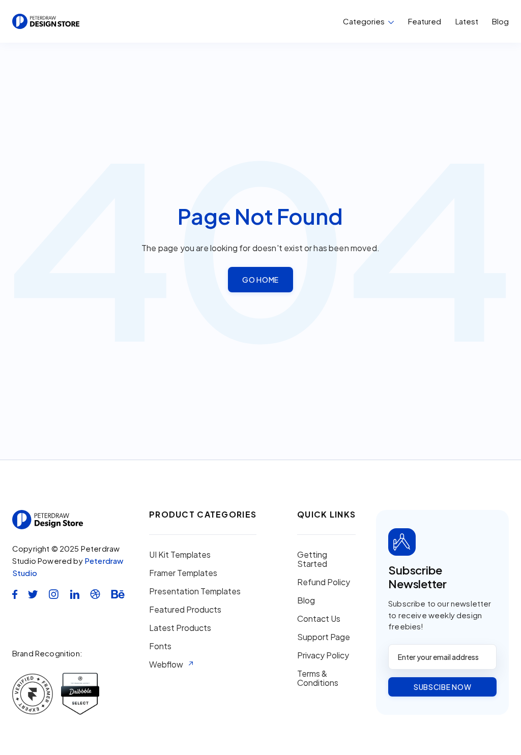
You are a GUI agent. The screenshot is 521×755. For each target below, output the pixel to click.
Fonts (160, 646)
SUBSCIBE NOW (442, 686)
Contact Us (318, 618)
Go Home (260, 279)
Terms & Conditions (317, 678)
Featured (424, 21)
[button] (368, 21)
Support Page (323, 637)
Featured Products (185, 609)
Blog (500, 21)
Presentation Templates (195, 591)
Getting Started (312, 559)
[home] (45, 21)
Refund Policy (323, 582)
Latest (466, 21)
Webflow (166, 664)
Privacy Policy (323, 655)
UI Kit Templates (180, 554)
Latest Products (180, 627)
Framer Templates (183, 573)
